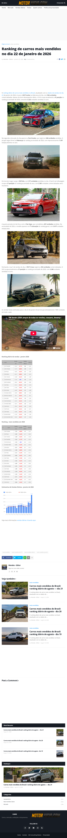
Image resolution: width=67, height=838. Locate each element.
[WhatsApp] (24, 557)
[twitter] (14, 571)
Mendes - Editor (14, 565)
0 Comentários (30, 59)
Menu (5, 3)
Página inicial (6, 44)
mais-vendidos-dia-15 (17, 552)
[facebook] (12, 571)
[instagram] (9, 571)
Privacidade (46, 835)
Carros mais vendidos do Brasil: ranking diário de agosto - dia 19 (45, 633)
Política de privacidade (51, 8)
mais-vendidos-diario (30, 552)
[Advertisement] (33, 25)
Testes (29, 8)
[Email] (64, 59)
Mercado (11, 8)
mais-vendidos (15, 44)
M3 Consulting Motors (34, 835)
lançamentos (33, 799)
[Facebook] (59, 59)
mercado (33, 804)
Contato (24, 835)
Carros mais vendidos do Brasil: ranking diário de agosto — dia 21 (46, 587)
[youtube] (17, 571)
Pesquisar (60, 3)
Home (4, 8)
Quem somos (37, 8)
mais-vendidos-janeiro (42, 552)
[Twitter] (62, 59)
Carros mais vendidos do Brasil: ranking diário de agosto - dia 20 (45, 610)
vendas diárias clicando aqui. (26, 520)
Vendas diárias (20, 8)
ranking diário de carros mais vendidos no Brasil (19, 93)
